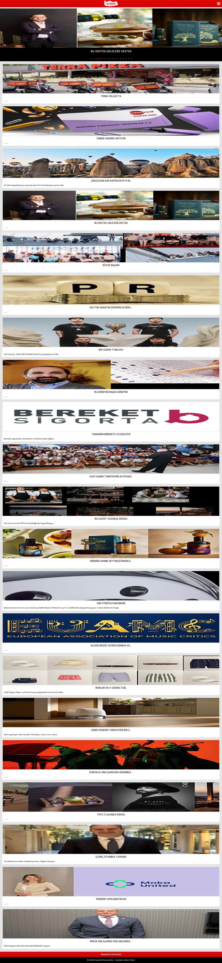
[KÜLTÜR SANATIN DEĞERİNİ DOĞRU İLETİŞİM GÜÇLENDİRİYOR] (111, 28)
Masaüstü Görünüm (111, 954)
